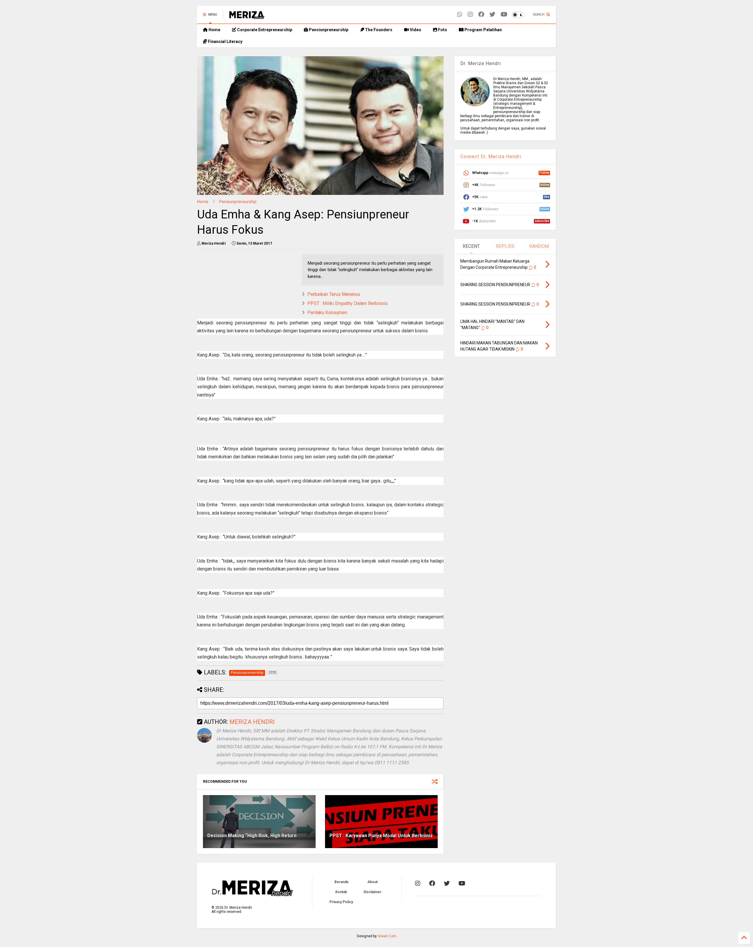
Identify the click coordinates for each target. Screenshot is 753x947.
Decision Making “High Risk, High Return (251, 835)
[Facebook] (481, 14)
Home (214, 29)
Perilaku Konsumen (327, 312)
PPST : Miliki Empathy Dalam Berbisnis (347, 303)
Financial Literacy (224, 41)
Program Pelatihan (483, 29)
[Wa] (459, 14)
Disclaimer (373, 892)
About (372, 882)
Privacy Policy (341, 902)
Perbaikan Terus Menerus (333, 294)
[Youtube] (504, 14)
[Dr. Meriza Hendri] (246, 16)
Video (415, 29)
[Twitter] (492, 14)
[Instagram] (470, 14)
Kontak (341, 892)
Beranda (341, 882)
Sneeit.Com (387, 936)
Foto (442, 29)
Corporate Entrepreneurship (264, 29)
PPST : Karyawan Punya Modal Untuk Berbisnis (381, 835)
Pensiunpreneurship (328, 29)
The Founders (378, 29)
